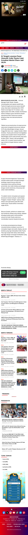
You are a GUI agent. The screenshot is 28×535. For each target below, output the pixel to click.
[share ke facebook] (2, 71)
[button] (20, 97)
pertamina (7, 467)
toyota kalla (20, 284)
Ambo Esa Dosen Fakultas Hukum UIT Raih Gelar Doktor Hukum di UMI (13, 443)
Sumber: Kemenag (14, 502)
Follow (23, 272)
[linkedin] (20, 513)
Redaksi (9, 524)
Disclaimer (10, 526)
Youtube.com (20, 520)
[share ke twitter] (6, 71)
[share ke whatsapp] (9, 71)
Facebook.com (6, 518)
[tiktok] (17, 513)
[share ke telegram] (12, 71)
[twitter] (7, 513)
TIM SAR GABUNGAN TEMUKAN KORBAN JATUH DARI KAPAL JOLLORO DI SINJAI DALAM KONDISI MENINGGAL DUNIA (8, 384)
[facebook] (4, 513)
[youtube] (14, 513)
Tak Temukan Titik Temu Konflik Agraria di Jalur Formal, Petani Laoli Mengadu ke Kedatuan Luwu (7, 349)
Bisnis (7, 48)
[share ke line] (15, 71)
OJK (5, 464)
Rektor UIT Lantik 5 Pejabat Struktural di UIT (13, 449)
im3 (5, 461)
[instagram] (10, 513)
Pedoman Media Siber (19, 524)
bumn (6, 459)
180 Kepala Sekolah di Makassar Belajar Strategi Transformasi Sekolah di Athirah (12, 420)
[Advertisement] (14, 253)
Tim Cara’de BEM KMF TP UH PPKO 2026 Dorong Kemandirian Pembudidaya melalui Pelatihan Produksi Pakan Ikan (13, 436)
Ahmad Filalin (7, 65)
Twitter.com (13, 520)
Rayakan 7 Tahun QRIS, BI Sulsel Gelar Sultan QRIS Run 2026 (8, 339)
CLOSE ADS (23, 1)
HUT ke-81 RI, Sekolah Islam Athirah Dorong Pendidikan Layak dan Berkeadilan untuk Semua (13, 428)
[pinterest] (24, 513)
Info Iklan (17, 526)
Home (2, 48)
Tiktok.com (7, 520)
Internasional (19, 48)
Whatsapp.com (21, 518)
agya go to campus (11, 284)
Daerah (12, 48)
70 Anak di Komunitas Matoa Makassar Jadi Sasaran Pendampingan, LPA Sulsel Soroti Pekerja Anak (7, 361)
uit (5, 469)
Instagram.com (14, 518)
